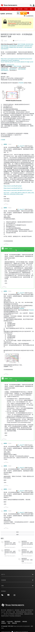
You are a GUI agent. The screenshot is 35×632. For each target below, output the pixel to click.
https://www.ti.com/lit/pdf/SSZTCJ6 (13, 188)
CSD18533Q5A (12, 45)
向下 (8, 204)
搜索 (30, 5)
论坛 (15, 9)
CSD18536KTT (20, 45)
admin (5, 40)
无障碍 (3, 621)
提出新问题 (28, 13)
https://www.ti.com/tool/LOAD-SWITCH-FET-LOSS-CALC (18, 190)
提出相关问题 (23, 13)
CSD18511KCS (28, 45)
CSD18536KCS (4, 48)
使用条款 (3, 623)
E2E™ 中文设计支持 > (7, 9)
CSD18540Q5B (28, 47)
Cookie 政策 (10, 621)
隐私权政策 (17, 621)
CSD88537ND (12, 47)
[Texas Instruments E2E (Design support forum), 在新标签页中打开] (8, 595)
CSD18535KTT (20, 47)
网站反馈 (14, 623)
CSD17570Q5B (21, 44)
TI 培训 (25, 9)
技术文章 (20, 9)
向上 (4, 204)
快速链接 (3, 580)
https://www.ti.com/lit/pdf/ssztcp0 (13, 186)
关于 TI (3, 574)
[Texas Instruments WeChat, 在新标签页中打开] (2, 595)
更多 (31, 9)
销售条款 (24, 621)
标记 (17, 532)
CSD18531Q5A (29, 44)
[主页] (9, 5)
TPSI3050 (20, 82)
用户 (33, 5)
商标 (9, 623)
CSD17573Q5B (4, 47)
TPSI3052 (31, 310)
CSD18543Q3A (4, 45)
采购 (2, 585)
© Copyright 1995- (7, 626)
